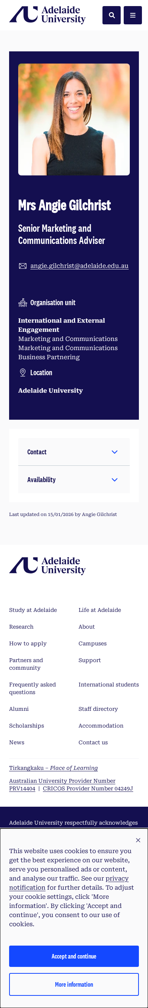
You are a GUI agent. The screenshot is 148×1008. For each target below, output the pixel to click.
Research (21, 627)
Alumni (19, 709)
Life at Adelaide (100, 610)
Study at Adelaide (33, 610)
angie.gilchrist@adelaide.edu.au (79, 265)
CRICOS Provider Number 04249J (88, 788)
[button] (74, 451)
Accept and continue (74, 956)
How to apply (28, 643)
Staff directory (98, 709)
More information (74, 984)
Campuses (93, 643)
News (16, 742)
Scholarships (26, 726)
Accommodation (101, 726)
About (87, 627)
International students (109, 685)
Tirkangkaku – (53, 768)
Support (90, 660)
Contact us (93, 742)
